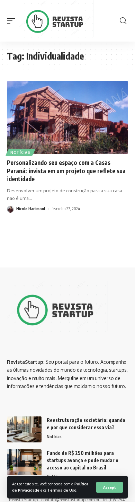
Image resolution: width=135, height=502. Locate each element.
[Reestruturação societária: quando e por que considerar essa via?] (24, 429)
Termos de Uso (61, 490)
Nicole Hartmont (31, 208)
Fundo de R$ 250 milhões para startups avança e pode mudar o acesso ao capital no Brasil (82, 460)
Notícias (20, 152)
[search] (123, 20)
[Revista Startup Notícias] (57, 21)
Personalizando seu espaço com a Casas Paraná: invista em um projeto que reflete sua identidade (66, 171)
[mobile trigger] (13, 21)
